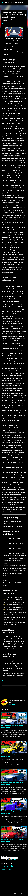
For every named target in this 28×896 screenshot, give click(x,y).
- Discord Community (7, 866)
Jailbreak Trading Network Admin (17, 701)
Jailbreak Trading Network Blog (13, 2)
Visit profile (12, 704)
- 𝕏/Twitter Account (6, 868)
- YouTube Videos (6, 869)
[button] (3, 23)
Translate (13, 860)
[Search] (26, 2)
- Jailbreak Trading (6, 865)
